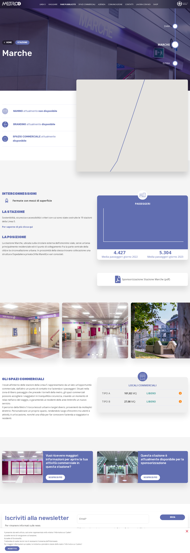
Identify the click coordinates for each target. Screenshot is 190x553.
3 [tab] (97, 354)
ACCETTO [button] (12, 549)
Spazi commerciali (86, 4)
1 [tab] (88, 354)
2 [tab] (93, 354)
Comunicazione (115, 4)
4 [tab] (101, 354)
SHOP (155, 4)
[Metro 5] (11, 4)
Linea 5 (43, 4)
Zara (167, 26)
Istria (166, 63)
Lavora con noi (143, 4)
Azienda (101, 4)
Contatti (129, 4)
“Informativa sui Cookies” (73, 544)
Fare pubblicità (68, 4)
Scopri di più (55, 477)
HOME (9, 42)
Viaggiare (52, 4)
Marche (164, 44)
